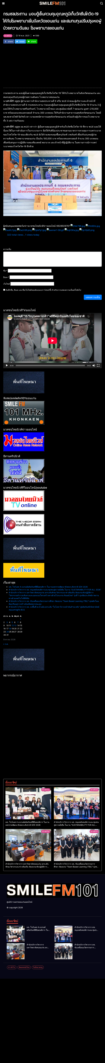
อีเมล (6, 277)
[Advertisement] (52, 64)
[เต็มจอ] (98, 365)
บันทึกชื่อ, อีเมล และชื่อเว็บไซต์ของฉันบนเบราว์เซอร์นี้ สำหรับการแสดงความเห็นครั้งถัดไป (43, 290)
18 (10, 628)
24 (7, 632)
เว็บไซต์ (6, 284)
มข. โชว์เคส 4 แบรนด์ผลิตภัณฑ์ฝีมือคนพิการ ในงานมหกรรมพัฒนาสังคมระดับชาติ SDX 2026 (48, 587)
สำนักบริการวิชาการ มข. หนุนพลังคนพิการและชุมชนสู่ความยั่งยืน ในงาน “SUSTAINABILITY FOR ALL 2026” (55, 589)
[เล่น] (6, 365)
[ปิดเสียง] (93, 365)
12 (13, 625)
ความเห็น (7, 249)
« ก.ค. (5, 644)
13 (15, 625)
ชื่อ (5, 271)
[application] (52, 340)
